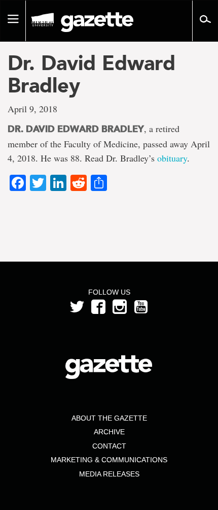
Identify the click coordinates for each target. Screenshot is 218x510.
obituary (172, 158)
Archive (109, 432)
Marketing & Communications (109, 460)
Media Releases (109, 474)
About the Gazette (109, 418)
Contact (109, 446)
